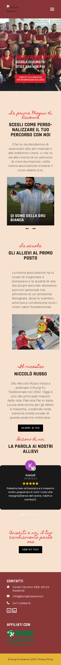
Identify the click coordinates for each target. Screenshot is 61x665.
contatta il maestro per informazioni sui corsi (30, 78)
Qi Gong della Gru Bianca (27, 218)
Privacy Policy (45, 659)
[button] (27, 229)
